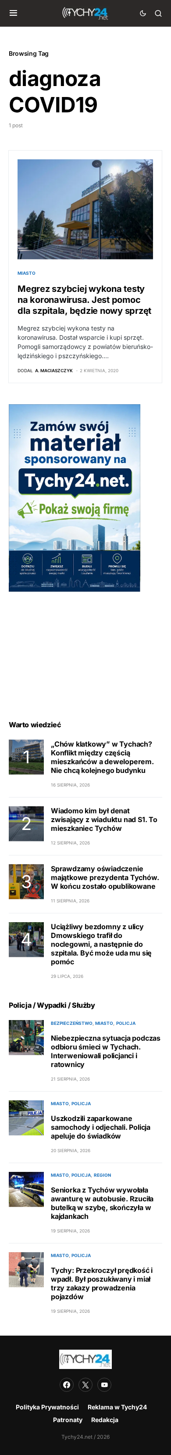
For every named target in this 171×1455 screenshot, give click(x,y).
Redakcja (104, 1419)
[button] (13, 13)
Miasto (27, 273)
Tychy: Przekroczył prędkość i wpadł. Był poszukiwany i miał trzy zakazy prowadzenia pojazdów (102, 1283)
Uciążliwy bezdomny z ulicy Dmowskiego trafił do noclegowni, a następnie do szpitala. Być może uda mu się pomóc (101, 944)
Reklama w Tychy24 (117, 1407)
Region (102, 1175)
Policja (125, 1023)
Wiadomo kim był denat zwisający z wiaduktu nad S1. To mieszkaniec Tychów (104, 819)
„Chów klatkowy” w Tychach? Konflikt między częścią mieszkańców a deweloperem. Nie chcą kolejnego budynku (102, 757)
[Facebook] (67, 1385)
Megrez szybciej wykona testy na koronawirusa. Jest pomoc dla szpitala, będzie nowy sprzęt (84, 300)
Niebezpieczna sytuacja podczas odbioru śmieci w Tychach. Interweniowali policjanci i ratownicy (105, 1051)
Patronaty (67, 1419)
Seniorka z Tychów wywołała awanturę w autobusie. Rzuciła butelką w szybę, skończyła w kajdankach (102, 1203)
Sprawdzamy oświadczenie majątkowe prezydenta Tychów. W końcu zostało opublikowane (105, 877)
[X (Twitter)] (85, 1385)
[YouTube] (104, 1385)
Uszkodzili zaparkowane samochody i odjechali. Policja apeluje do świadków (100, 1127)
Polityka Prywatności (47, 1407)
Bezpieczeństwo (72, 1023)
